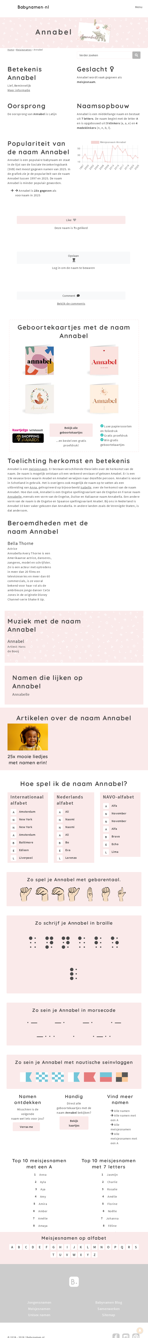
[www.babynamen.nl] (33, 7)
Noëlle (112, 1211)
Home (11, 49)
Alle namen (122, 1111)
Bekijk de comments (71, 303)
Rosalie (112, 1189)
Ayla (43, 1182)
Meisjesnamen (24, 49)
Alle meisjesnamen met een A (124, 1138)
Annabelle (15, 496)
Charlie (112, 1182)
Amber (43, 1211)
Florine (112, 1204)
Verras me (26, 1127)
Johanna (112, 1218)
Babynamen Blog (108, 1302)
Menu (138, 7)
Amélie (43, 1218)
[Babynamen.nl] (74, 1281)
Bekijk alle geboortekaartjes (71, 430)
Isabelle (86, 487)
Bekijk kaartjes (74, 1123)
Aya (42, 1189)
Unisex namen (39, 1315)
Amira (43, 1204)
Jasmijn (112, 1174)
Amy (43, 1196)
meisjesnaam (38, 469)
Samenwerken (109, 1308)
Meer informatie (19, 90)
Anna (33, 487)
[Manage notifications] (140, 1330)
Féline (112, 1226)
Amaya (43, 1226)
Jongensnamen (39, 1302)
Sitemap (108, 1315)
